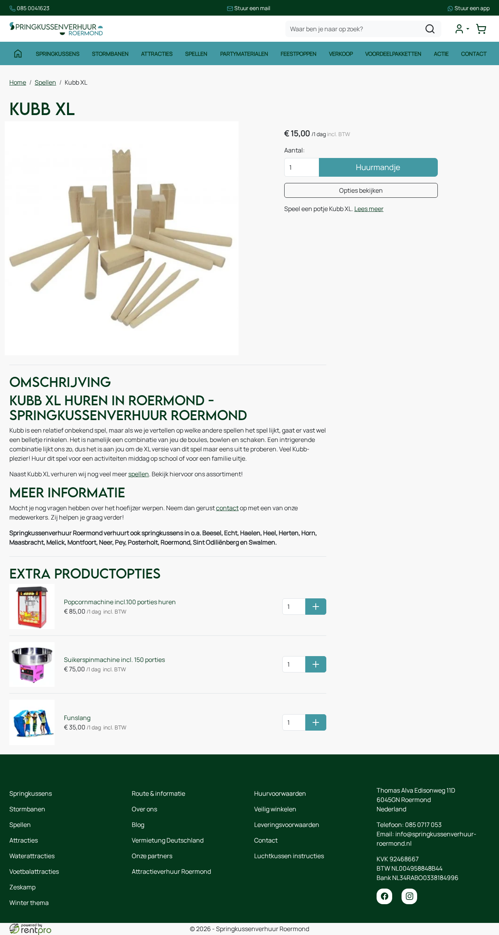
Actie (441, 53)
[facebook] (384, 896)
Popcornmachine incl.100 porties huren (120, 602)
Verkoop (341, 53)
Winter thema (29, 902)
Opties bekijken (361, 190)
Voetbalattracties (34, 871)
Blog (138, 824)
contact (227, 508)
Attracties (157, 53)
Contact (474, 53)
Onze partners (152, 856)
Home (17, 82)
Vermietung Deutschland (167, 840)
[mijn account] (461, 28)
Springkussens (58, 53)
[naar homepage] (56, 28)
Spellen (196, 53)
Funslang (77, 717)
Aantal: (294, 150)
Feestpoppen (299, 53)
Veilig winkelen (275, 809)
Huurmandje (378, 167)
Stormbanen (110, 53)
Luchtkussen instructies (289, 856)
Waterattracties (32, 856)
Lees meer (369, 208)
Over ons (144, 809)
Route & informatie (158, 793)
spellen (138, 474)
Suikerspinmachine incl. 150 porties (114, 659)
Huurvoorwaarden (280, 793)
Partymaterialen (244, 53)
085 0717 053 (423, 824)
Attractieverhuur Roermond (171, 871)
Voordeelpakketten (393, 53)
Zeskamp (22, 887)
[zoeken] (430, 29)
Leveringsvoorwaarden (286, 824)
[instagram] (409, 896)
